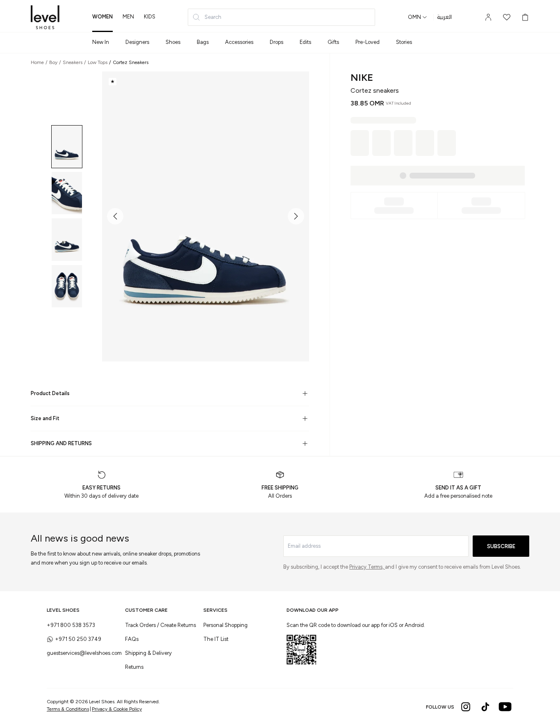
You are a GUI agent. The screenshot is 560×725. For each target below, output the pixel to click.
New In (100, 42)
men (128, 17)
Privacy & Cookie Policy (117, 709)
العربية (444, 17)
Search (213, 17)
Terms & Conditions (68, 709)
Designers (137, 42)
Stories (404, 42)
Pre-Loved (367, 42)
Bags (203, 42)
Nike (362, 77)
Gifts (333, 42)
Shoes (173, 42)
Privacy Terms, (367, 567)
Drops (276, 42)
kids (149, 17)
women (102, 17)
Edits (305, 42)
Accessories (239, 42)
